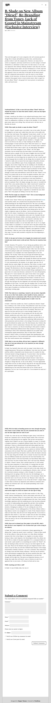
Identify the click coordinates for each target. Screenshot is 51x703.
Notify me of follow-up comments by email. (19, 636)
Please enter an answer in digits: (14, 629)
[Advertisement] (25, 42)
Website (7, 625)
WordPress (37, 701)
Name (7, 617)
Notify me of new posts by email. (16, 639)
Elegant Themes (22, 701)
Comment (8, 602)
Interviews (13, 30)
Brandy (43, 199)
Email (7, 621)
